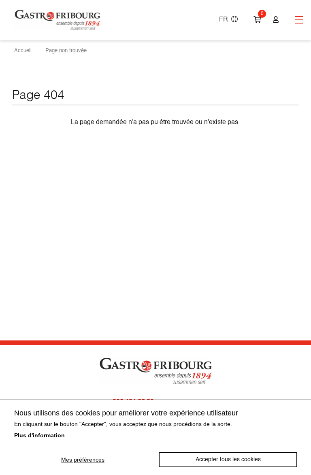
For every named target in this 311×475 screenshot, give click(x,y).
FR (225, 20)
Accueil (23, 50)
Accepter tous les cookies (228, 459)
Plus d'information (39, 435)
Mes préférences (82, 459)
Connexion (275, 20)
